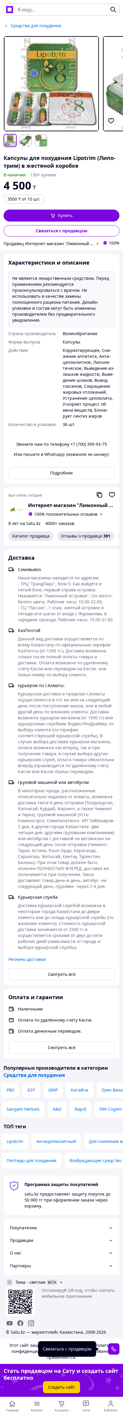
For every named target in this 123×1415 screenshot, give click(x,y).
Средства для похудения (34, 1075)
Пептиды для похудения (31, 1160)
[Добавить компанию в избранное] (112, 495)
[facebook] (20, 1323)
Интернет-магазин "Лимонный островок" (71, 505)
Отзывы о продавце (85, 536)
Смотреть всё (62, 974)
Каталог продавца (31, 536)
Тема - (30, 1282)
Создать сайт (61, 1387)
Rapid (80, 1109)
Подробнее (61, 473)
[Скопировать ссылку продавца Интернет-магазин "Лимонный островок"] (99, 495)
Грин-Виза (112, 1090)
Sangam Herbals (23, 1109)
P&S (10, 1090)
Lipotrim (15, 1141)
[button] (61, 216)
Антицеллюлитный (56, 1141)
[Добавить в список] (111, 121)
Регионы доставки (27, 959)
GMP (53, 1090)
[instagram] (31, 1323)
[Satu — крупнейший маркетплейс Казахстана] (9, 9)
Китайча (79, 1090)
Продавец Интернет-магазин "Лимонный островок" (49, 243)
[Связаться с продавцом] (113, 1348)
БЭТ (31, 1090)
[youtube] (9, 1323)
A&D (57, 1109)
